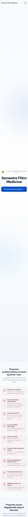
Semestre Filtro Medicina (9, 3)
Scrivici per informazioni (14, 189)
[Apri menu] (25, 2)
